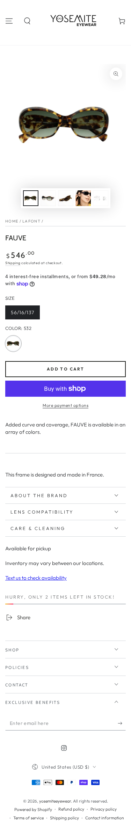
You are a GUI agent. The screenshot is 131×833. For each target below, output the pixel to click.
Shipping (13, 263)
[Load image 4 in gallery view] (83, 198)
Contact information (104, 817)
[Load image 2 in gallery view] (48, 198)
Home (11, 221)
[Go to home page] (74, 21)
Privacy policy (103, 809)
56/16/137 (24, 314)
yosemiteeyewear (55, 801)
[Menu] (9, 21)
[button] (27, 21)
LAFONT (31, 221)
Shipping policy (64, 817)
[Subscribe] (122, 723)
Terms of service (28, 817)
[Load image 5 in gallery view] (100, 198)
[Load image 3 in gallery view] (65, 198)
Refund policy (71, 809)
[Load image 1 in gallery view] (30, 198)
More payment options (65, 405)
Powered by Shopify (33, 809)
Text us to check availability (36, 577)
